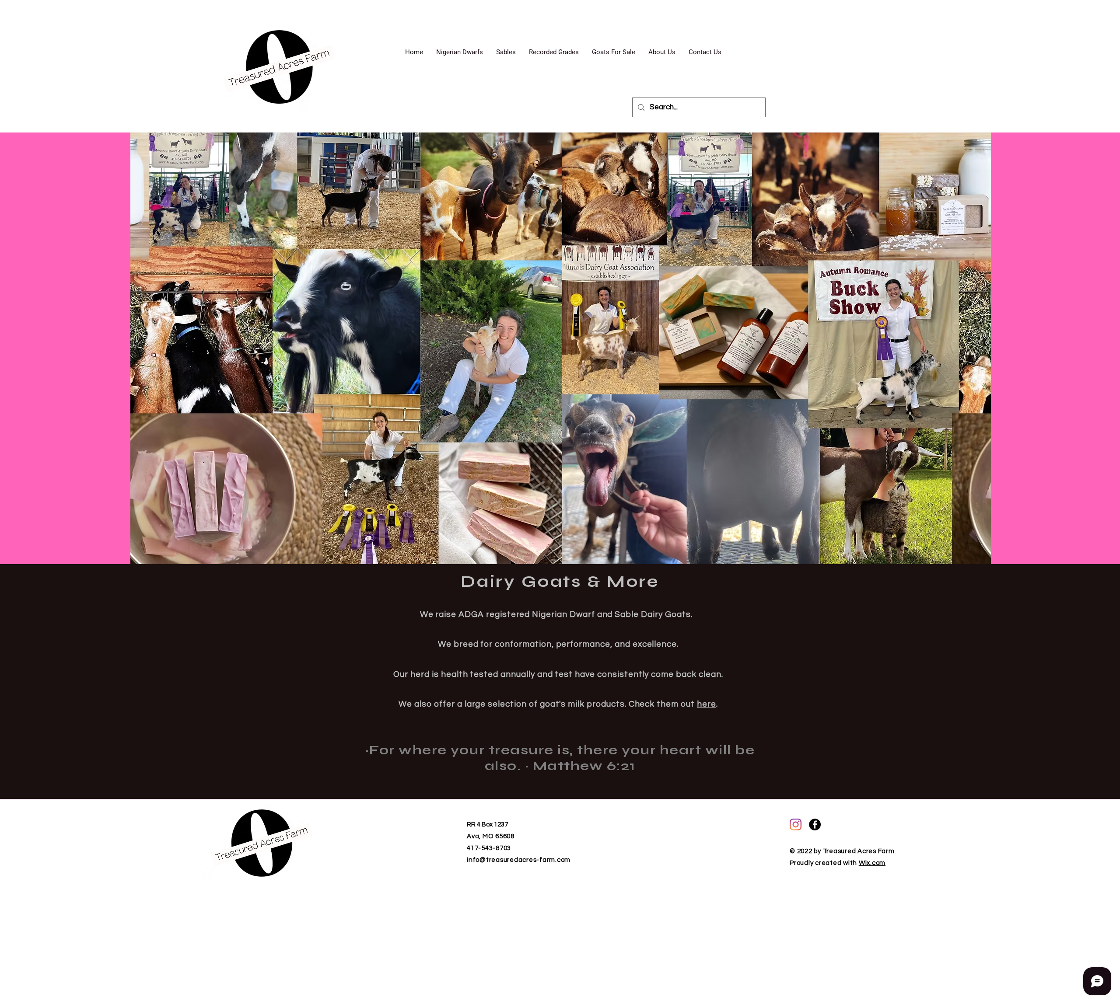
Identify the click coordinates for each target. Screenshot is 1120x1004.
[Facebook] (815, 824)
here (706, 704)
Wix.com (872, 863)
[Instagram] (796, 824)
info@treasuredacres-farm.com (518, 860)
